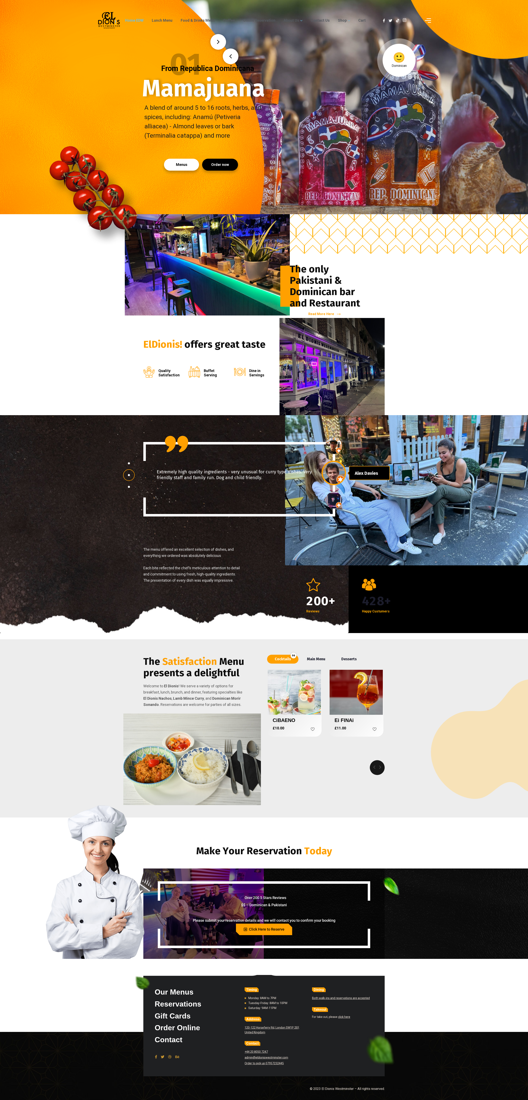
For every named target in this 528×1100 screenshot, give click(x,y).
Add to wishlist (312, 729)
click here (344, 1016)
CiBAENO (284, 720)
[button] (129, 463)
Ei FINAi (344, 720)
